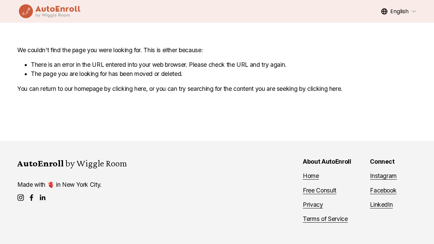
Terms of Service (325, 218)
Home (311, 175)
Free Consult (319, 190)
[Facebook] (31, 197)
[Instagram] (20, 197)
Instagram (383, 175)
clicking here (129, 88)
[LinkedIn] (42, 197)
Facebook (383, 190)
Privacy (313, 204)
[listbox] (399, 11)
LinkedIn (381, 204)
